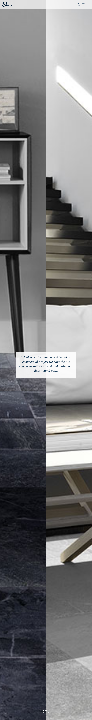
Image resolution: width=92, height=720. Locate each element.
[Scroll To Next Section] (46, 714)
